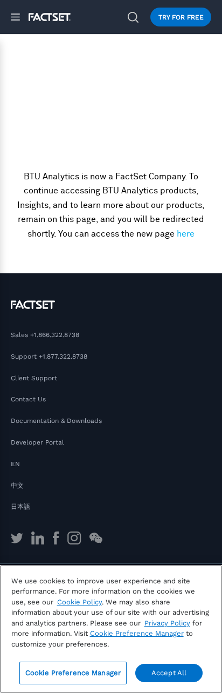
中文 (17, 485)
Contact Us (28, 399)
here (186, 234)
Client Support (34, 378)
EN (15, 464)
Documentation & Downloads (56, 421)
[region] (111, 629)
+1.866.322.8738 (54, 335)
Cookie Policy (79, 602)
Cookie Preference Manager (73, 673)
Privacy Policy (167, 623)
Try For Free (181, 17)
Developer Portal (37, 442)
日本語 (20, 506)
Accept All (168, 673)
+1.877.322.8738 (63, 356)
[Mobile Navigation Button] (20, 17)
